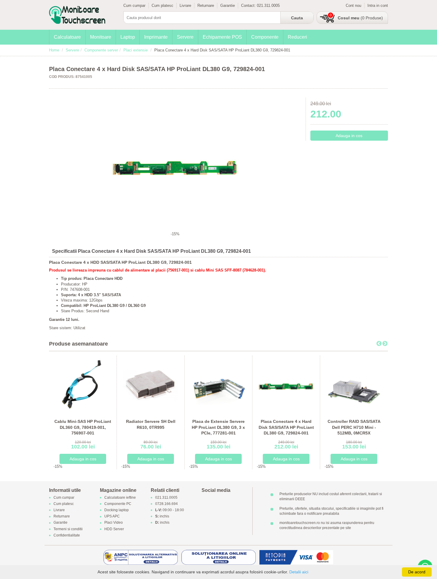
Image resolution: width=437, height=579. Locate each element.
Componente (265, 37)
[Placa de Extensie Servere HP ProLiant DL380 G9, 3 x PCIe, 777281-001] (218, 384)
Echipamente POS (222, 37)
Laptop (127, 37)
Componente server (101, 50)
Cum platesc (162, 5)
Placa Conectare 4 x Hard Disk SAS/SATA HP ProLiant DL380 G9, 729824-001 (286, 427)
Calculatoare (67, 37)
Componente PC (117, 504)
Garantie (227, 5)
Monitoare (100, 37)
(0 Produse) (360, 17)
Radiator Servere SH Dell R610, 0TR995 (150, 424)
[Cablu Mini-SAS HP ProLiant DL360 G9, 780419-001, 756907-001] (83, 384)
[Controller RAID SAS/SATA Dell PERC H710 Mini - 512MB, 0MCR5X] (354, 384)
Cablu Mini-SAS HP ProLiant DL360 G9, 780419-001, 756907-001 (82, 427)
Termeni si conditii (68, 529)
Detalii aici (298, 571)
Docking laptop (116, 510)
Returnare (205, 5)
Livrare (185, 5)
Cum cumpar (134, 5)
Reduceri (297, 37)
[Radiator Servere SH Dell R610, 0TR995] (150, 384)
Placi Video (113, 523)
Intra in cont (377, 5)
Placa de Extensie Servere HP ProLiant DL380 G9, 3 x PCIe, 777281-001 (218, 427)
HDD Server (114, 529)
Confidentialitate (67, 535)
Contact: (249, 5)
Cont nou (353, 5)
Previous (379, 344)
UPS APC (112, 516)
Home (54, 50)
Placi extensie (135, 50)
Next (385, 344)
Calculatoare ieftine (120, 497)
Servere (185, 37)
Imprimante (156, 37)
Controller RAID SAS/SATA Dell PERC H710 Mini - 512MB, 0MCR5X (354, 427)
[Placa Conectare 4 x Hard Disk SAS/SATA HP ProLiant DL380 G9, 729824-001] (286, 384)
